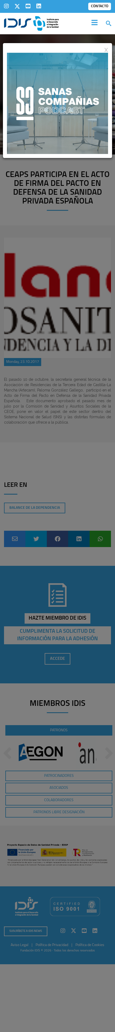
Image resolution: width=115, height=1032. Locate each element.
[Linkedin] (38, 6)
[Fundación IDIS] (31, 23)
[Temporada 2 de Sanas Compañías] (57, 103)
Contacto (99, 6)
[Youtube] (28, 6)
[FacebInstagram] (6, 6)
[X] (17, 6)
